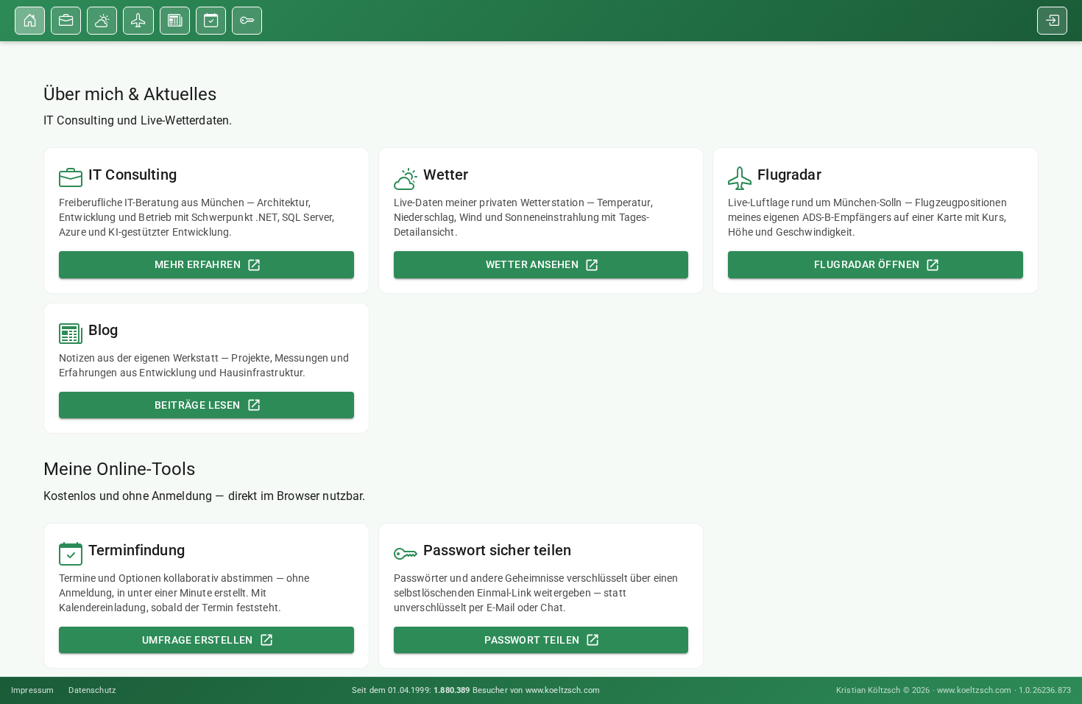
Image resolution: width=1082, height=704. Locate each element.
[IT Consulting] (66, 21)
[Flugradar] (138, 21)
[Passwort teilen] (247, 21)
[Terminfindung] (211, 21)
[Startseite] (30, 21)
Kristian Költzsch (868, 690)
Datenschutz (92, 690)
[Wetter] (102, 21)
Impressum (32, 690)
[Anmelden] (1052, 21)
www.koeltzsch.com (974, 690)
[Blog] (175, 21)
